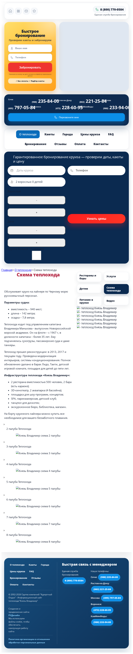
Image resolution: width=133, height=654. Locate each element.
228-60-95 (69, 107)
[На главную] (10, 11)
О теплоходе (28, 134)
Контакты (101, 144)
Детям (83, 288)
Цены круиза (90, 134)
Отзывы (60, 144)
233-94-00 (116, 107)
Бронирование (35, 144)
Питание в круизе (86, 301)
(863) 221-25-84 (102, 589)
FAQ (111, 134)
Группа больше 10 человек (26, 249)
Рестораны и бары (87, 277)
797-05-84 (21, 107)
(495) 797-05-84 (112, 597)
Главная (6, 270)
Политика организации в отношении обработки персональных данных (29, 641)
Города (68, 134)
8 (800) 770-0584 (74, 580)
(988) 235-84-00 (109, 577)
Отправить (96, 218)
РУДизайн (14, 615)
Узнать (30, 67)
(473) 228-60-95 (102, 610)
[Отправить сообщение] (26, 11)
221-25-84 (93, 101)
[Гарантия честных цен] (34, 11)
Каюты (50, 134)
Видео (111, 300)
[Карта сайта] (18, 11)
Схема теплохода (114, 289)
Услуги (111, 276)
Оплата (80, 144)
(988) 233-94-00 (102, 622)
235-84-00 (45, 101)
